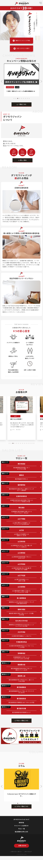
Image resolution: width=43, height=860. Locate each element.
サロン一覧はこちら (22, 720)
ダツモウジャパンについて (21, 819)
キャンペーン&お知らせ (21, 825)
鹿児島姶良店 (18, 699)
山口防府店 (17, 543)
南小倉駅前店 (18, 600)
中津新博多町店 (18, 644)
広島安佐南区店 (17, 498)
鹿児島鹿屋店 (18, 689)
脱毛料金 (21, 822)
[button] (15, 98)
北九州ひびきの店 (18, 622)
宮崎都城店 (16, 655)
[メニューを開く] (40, 3)
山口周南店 (16, 554)
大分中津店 (16, 633)
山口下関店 (16, 520)
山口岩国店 (16, 588)
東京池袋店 (16, 465)
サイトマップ (28, 851)
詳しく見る (23, 160)
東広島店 (17, 509)
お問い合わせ (22, 845)
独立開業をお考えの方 (21, 832)
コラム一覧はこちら (22, 806)
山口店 (15, 532)
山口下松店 (15, 577)
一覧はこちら (22, 104)
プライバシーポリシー (16, 851)
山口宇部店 (16, 566)
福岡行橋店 (18, 611)
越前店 (15, 476)
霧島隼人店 (18, 677)
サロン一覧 (21, 829)
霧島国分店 (17, 666)
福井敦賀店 (18, 486)
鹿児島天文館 (16, 709)
